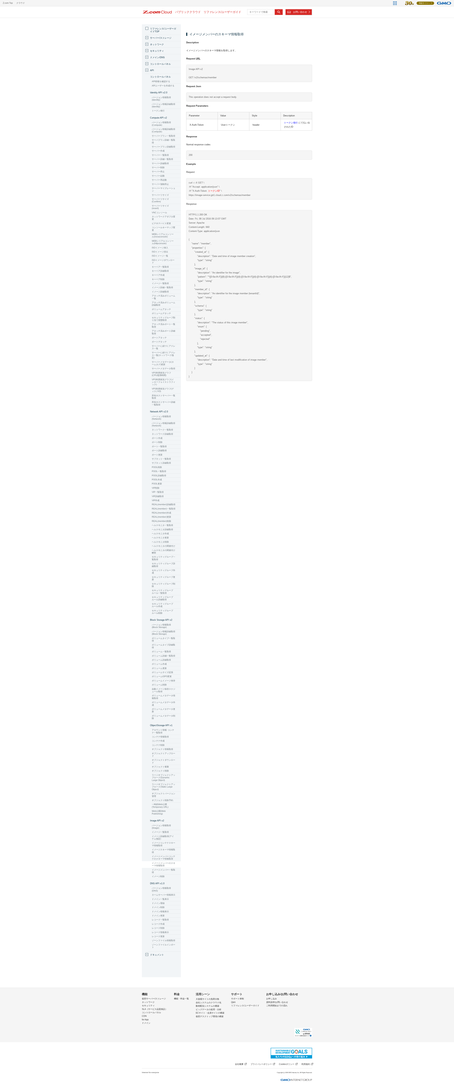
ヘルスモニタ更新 (160, 537)
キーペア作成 (158, 275)
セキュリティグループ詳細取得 (163, 564)
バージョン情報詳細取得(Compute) (163, 130)
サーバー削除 (158, 167)
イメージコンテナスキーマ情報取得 (163, 844)
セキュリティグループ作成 (163, 571)
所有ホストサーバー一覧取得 (163, 396)
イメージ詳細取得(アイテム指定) (163, 837)
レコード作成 (158, 924)
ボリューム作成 (159, 664)
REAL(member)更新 (161, 517)
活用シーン (203, 994)
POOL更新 (157, 483)
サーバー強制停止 (160, 184)
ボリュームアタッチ (161, 309)
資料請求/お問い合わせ (277, 1002)
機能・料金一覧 (181, 998)
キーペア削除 (158, 279)
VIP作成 (155, 500)
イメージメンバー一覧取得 (163, 871)
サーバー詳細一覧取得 (162, 159)
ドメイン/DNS (157, 57)
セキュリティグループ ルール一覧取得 (162, 591)
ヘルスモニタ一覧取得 (162, 525)
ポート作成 (157, 438)
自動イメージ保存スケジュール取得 (163, 690)
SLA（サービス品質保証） (154, 1009)
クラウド (20, 3)
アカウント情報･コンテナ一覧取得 (163, 731)
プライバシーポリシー (261, 1064)
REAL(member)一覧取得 (163, 509)
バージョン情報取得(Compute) (161, 123)
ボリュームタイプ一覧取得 (163, 639)
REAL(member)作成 (161, 513)
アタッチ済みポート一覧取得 (163, 325)
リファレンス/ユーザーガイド (245, 1005)
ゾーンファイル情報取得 (163, 940)
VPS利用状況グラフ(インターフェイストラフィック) (163, 382)
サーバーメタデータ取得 (163, 368)
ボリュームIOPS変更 (162, 676)
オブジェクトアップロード (163, 754)
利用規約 (305, 1064)
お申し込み (271, 998)
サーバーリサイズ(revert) (160, 207)
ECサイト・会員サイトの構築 (210, 1013)
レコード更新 (158, 936)
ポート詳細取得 (159, 450)
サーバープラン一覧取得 (163, 136)
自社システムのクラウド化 (208, 1002)
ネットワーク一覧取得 (162, 430)
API (152, 70)
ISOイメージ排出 (160, 252)
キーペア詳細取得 (160, 271)
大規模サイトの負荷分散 (207, 999)
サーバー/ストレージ (160, 38)
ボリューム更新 (159, 668)
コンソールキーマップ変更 (163, 228)
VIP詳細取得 (158, 496)
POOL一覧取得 (159, 471)
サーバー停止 (158, 171)
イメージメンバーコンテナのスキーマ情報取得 (163, 857)
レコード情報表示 (160, 932)
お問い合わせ (300, 12)
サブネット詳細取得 (161, 463)
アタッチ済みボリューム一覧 (163, 297)
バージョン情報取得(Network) (161, 417)
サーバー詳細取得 (160, 163)
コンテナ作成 (158, 741)
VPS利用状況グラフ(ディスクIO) (163, 390)
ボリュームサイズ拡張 (162, 672)
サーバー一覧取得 (160, 155)
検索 (279, 12)
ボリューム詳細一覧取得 (163, 656)
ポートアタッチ (159, 337)
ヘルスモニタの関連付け (163, 546)
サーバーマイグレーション (163, 189)
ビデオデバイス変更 (161, 223)
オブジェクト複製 (160, 767)
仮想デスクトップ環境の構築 (209, 1016)
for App (145, 1019)
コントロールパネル (160, 64)
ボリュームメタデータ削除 (163, 717)
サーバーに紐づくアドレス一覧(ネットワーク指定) (163, 355)
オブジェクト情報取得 (162, 749)
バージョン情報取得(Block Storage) (161, 626)
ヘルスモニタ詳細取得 (162, 529)
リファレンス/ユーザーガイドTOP (163, 30)
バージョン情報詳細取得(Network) (163, 424)
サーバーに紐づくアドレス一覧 (163, 347)
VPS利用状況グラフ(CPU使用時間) (161, 374)
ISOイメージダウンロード (163, 261)
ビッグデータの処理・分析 (208, 1009)
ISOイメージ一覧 (160, 256)
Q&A (233, 1002)
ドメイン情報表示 (160, 911)
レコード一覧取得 (160, 919)
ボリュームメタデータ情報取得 (163, 696)
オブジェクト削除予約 (162, 800)
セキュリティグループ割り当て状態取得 (163, 318)
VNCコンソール (159, 212)
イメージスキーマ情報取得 (163, 850)
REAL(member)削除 (161, 521)
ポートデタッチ (159, 342)
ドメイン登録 (158, 903)
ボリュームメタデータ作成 (163, 703)
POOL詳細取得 (159, 475)
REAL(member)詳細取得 (163, 504)
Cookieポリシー (286, 1064)
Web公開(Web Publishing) (159, 812)
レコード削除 (158, 928)
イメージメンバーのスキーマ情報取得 (163, 864)
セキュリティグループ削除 (163, 585)
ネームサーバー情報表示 (163, 895)
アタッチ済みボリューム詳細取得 (163, 303)
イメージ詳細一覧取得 (162, 287)
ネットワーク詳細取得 (162, 434)
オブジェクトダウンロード (163, 761)
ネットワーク (157, 44)
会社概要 (239, 1064)
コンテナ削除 (158, 745)
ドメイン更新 (158, 915)
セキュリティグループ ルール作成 (162, 605)
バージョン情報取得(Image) (161, 826)
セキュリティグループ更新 (163, 578)
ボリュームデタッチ (161, 313)
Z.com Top (8, 3)
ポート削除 (157, 442)
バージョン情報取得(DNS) (161, 889)
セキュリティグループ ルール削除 (162, 611)
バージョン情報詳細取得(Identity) (163, 105)
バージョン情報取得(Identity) (161, 98)
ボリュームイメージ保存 (163, 680)
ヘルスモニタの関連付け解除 (163, 551)
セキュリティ (157, 51)
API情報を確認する (161, 81)
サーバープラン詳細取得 (163, 147)
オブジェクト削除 (160, 771)
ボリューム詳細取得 (161, 660)
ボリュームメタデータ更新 (163, 710)
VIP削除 (155, 488)
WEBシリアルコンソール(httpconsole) (163, 242)
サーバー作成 (158, 151)
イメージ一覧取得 (160, 283)
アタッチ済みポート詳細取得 (163, 332)
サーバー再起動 (159, 180)
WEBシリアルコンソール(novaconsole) (163, 235)
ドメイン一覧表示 (160, 899)
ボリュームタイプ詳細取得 (163, 646)
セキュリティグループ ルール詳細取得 (162, 598)
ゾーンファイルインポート (163, 945)
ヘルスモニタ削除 (160, 542)
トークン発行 (291, 122)
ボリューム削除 (159, 685)
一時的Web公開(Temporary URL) (160, 805)
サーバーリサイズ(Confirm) (160, 200)
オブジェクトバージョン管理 (163, 794)
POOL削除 (157, 467)
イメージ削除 (158, 876)
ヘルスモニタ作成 (160, 533)
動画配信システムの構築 (207, 1006)
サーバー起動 (158, 176)
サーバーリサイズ (160, 195)
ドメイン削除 (158, 907)
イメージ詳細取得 (160, 291)
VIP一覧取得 (158, 492)
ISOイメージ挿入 (160, 247)
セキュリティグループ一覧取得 (163, 558)
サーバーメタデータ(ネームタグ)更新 (163, 363)
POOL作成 (157, 479)
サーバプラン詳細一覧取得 (163, 141)
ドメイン (146, 1023)
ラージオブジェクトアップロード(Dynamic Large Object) (163, 777)
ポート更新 (157, 455)
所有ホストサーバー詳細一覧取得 (163, 403)
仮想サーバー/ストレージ (154, 998)
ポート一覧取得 (159, 446)
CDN (144, 1016)
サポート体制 (237, 998)
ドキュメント (157, 954)
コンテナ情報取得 (160, 737)
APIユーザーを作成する (163, 85)
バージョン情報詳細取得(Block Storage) (163, 632)
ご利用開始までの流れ (276, 1005)
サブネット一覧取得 (161, 459)
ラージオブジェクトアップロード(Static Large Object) (163, 787)
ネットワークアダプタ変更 (163, 217)
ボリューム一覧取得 (161, 651)
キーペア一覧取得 (160, 267)
